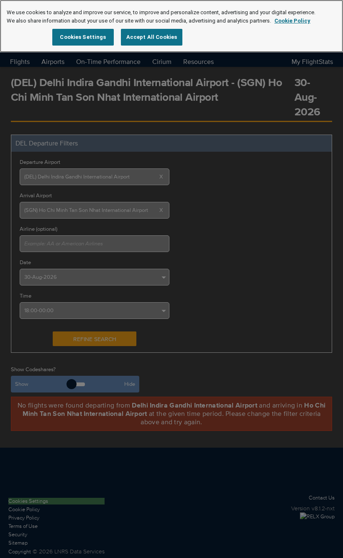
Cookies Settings (83, 37)
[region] (171, 26)
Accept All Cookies (151, 37)
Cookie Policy (292, 21)
